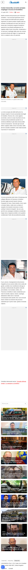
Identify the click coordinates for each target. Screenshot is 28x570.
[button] (2, 567)
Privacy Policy (10, 560)
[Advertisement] (14, 365)
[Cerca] (25, 2)
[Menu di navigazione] (2, 2)
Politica (11, 12)
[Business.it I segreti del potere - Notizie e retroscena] (14, 2)
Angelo (18, 12)
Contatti (11, 568)
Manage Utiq (17, 560)
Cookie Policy (4, 560)
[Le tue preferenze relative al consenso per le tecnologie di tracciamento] (26, 427)
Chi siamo (4, 568)
